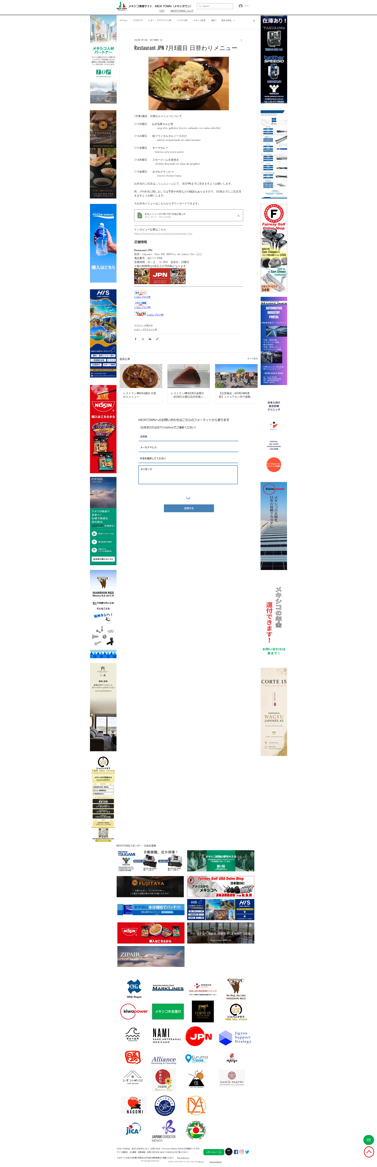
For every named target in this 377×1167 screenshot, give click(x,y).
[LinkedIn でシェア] (150, 339)
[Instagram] (241, 1152)
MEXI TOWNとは (167, 1152)
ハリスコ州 (182, 20)
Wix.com (201, 1162)
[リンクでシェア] (157, 339)
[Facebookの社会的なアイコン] (236, 1152)
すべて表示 (252, 358)
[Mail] (368, 1140)
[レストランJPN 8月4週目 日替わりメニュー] (141, 376)
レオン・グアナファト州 (159, 20)
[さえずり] (247, 1152)
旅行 (213, 20)
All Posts (123, 20)
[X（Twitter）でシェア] (142, 339)
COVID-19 (138, 20)
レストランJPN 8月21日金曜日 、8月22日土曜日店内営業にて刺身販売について (188, 395)
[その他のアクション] (241, 40)
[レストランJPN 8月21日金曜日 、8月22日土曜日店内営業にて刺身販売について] (188, 376)
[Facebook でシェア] (135, 339)
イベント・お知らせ (143, 325)
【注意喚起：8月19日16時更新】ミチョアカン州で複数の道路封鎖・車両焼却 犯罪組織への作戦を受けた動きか (236, 395)
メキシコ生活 (199, 20)
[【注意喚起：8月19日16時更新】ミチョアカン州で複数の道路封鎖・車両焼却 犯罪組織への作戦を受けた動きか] (236, 376)
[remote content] (188, 295)
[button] (254, 20)
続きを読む (226, 20)
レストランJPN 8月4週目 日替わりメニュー (139, 395)
